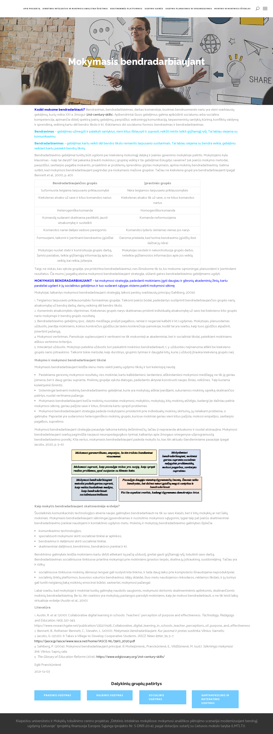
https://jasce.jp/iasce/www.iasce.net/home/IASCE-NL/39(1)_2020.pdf (84, 641)
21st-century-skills (99, 115)
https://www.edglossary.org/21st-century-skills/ (130, 657)
